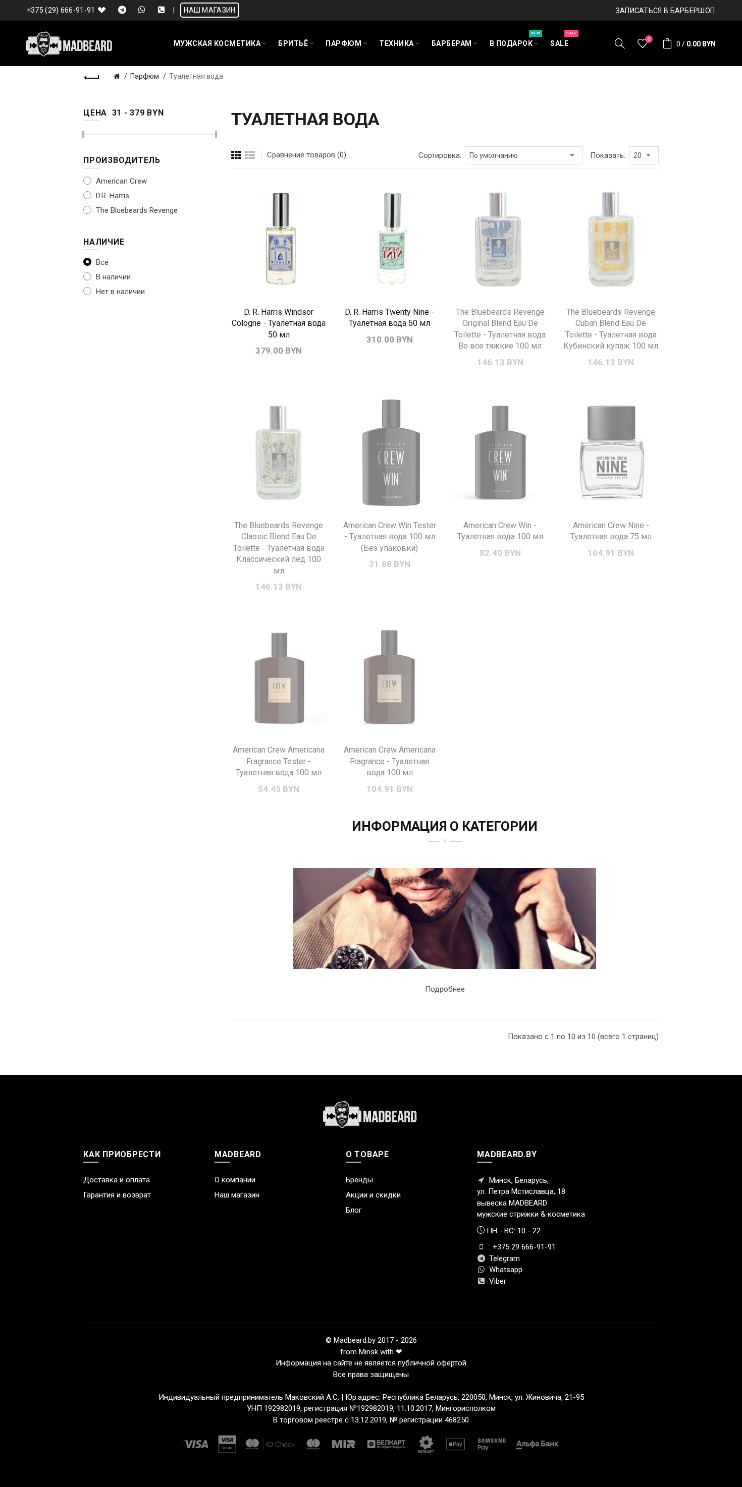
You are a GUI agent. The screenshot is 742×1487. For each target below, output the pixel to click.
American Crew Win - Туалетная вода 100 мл (500, 531)
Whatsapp (504, 1269)
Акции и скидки (373, 1194)
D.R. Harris (111, 195)
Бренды (359, 1179)
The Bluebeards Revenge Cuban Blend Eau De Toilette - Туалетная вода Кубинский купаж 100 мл (610, 329)
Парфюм (144, 76)
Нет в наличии (119, 291)
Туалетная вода (196, 76)
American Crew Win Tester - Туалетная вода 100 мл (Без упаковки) (389, 537)
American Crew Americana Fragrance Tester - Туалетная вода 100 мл (279, 761)
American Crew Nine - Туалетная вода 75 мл (611, 531)
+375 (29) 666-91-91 (61, 10)
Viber (496, 1281)
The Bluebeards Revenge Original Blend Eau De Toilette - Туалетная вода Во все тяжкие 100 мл (500, 329)
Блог (354, 1210)
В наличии (112, 276)
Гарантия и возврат (117, 1194)
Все (101, 262)
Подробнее (445, 989)
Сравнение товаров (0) (306, 154)
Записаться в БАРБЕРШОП (665, 11)
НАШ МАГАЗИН (209, 10)
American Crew (120, 181)
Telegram (503, 1258)
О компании (235, 1179)
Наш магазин (237, 1194)
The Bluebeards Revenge (136, 210)
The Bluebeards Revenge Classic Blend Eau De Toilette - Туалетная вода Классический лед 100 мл (279, 548)
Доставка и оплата (116, 1179)
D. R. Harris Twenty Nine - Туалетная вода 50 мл (389, 317)
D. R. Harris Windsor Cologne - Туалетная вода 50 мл (279, 323)
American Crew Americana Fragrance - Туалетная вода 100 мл (390, 761)
